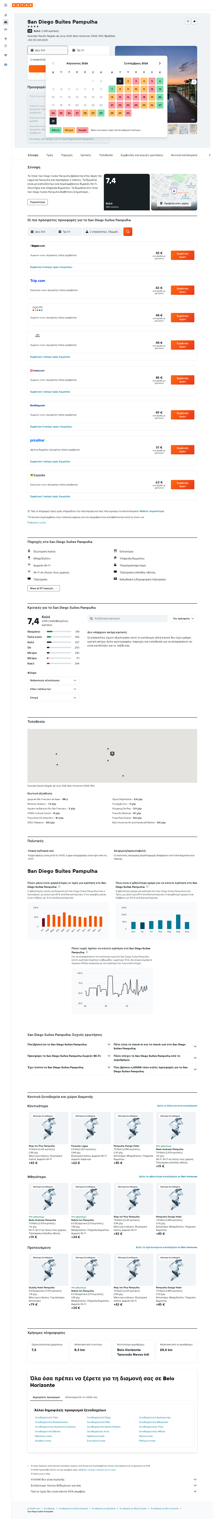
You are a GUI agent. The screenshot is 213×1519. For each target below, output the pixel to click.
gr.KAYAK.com (33, 1508)
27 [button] (77, 113)
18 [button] (61, 105)
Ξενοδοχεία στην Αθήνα (152, 1431)
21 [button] (85, 105)
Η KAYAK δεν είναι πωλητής (48, 1479)
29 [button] (93, 113)
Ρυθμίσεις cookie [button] (36, 522)
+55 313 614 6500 (37, 40)
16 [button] (101, 97)
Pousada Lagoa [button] (79, 1145)
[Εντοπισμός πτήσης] (5, 45)
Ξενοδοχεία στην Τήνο (151, 1426)
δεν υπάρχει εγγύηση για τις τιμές (100, 1469)
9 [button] (101, 89)
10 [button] (53, 97)
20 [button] (77, 105)
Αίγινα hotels (146, 1436)
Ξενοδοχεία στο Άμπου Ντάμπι (103, 1426)
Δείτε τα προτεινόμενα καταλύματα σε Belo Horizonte (166, 1247)
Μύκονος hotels (43, 1436)
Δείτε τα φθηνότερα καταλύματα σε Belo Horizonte (168, 1176)
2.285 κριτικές (50, 31)
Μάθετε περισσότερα (152, 511)
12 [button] (69, 97)
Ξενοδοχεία (49, 1508)
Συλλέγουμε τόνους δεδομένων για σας (56, 1485)
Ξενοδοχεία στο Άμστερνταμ (155, 1417)
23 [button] (101, 105)
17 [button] (53, 105)
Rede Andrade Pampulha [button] (169, 1149)
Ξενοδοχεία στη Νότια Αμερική (73, 1508)
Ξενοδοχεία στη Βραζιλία (103, 1508)
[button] (5, 5)
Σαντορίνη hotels (96, 1440)
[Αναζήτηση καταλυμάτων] (5, 22)
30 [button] (101, 113)
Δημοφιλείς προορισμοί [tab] (46, 1397)
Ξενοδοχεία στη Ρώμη (99, 1417)
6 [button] (77, 89)
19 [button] (69, 105)
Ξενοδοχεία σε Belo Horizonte (164, 1508)
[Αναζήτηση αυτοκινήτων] (5, 29)
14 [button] (85, 97)
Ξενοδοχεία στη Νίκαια (47, 1431)
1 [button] (93, 81)
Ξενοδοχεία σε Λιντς (98, 1431)
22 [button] (93, 105)
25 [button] (61, 113)
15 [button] (93, 97)
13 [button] (77, 97)
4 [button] (61, 89)
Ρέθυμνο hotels (147, 1440)
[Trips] (5, 55)
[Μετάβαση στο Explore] (5, 38)
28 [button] (85, 113)
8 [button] (93, 89)
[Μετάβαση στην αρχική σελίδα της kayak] (22, 5)
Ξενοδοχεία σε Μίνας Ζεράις (133, 1508)
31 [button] (53, 121)
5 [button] (69, 89)
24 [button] (53, 113)
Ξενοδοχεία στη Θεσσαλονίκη (51, 1422)
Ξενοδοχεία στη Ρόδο (98, 1422)
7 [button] (85, 89)
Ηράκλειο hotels (95, 1436)
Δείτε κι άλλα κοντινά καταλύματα (177, 1105)
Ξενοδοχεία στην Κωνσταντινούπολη (55, 1426)
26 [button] (69, 113)
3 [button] (53, 89)
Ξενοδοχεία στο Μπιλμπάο (153, 1422)
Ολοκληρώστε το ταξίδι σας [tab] (81, 1397)
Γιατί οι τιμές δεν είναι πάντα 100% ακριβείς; (58, 1491)
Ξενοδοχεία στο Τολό (46, 1417)
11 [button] (61, 97)
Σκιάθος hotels (43, 1440)
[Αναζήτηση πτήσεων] (5, 15)
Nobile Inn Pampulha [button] (82, 1220)
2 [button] (101, 81)
